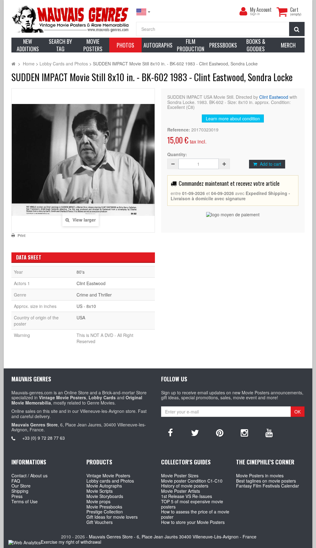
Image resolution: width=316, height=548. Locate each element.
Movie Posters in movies (260, 475)
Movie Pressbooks (104, 507)
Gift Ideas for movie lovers (112, 517)
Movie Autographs (104, 486)
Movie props (98, 501)
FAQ (15, 481)
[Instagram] (244, 432)
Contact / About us (29, 475)
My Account (261, 9)
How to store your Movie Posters (193, 522)
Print (21, 235)
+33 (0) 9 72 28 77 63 (43, 438)
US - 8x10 (86, 306)
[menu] (243, 11)
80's (81, 272)
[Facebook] (170, 432)
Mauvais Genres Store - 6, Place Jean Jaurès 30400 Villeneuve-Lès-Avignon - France (172, 536)
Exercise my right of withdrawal (71, 542)
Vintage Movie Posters (108, 475)
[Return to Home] (13, 63)
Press (17, 496)
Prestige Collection (104, 512)
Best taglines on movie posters (266, 481)
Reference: (178, 129)
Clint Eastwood (273, 97)
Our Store (21, 486)
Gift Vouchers (99, 522)
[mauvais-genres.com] (70, 19)
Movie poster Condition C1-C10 (191, 481)
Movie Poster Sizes (179, 475)
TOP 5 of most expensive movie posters (192, 504)
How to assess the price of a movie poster (195, 514)
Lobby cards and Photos (110, 481)
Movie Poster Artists (180, 491)
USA (81, 317)
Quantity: (177, 154)
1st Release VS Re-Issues (186, 496)
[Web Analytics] (24, 542)
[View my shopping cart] (282, 12)
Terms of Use (24, 501)
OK (297, 412)
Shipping (19, 491)
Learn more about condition (233, 118)
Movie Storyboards (104, 496)
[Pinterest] (219, 432)
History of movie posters (184, 486)
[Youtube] (269, 432)
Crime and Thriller (94, 295)
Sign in (255, 14)
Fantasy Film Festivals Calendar (267, 486)
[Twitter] (195, 432)
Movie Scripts (99, 491)
